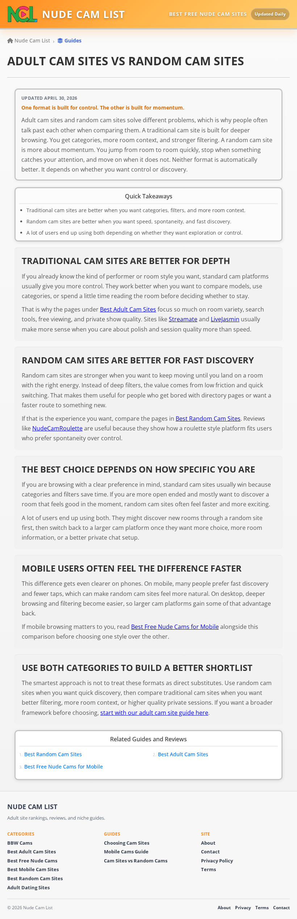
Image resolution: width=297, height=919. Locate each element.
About (208, 843)
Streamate (183, 319)
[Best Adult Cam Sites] (273, 754)
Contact (210, 852)
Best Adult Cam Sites (128, 309)
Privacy (243, 907)
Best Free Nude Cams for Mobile (175, 627)
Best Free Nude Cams (32, 861)
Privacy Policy (217, 861)
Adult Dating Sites (28, 888)
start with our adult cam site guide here (154, 713)
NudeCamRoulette (57, 428)
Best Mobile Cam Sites (33, 869)
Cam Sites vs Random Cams (135, 861)
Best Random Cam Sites (208, 419)
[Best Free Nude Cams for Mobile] (139, 767)
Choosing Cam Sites (126, 843)
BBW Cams (19, 843)
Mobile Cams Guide (126, 852)
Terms (208, 869)
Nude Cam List (32, 40)
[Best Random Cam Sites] (139, 754)
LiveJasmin (225, 319)
